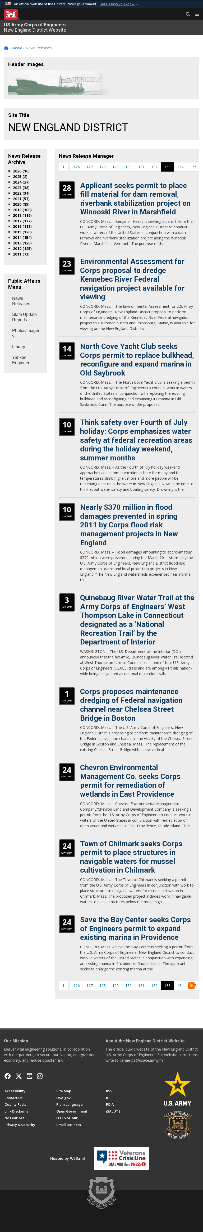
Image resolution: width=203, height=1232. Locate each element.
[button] (120, 4)
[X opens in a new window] (19, 1076)
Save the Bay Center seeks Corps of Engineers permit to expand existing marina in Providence (135, 928)
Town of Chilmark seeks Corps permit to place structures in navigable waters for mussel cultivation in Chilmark (131, 857)
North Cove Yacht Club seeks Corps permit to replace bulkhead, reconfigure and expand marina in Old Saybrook (137, 359)
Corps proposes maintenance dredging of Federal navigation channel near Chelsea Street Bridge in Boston (131, 705)
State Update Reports (24, 317)
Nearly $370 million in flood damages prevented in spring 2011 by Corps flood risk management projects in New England (129, 525)
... (69, 164)
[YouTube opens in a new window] (29, 1076)
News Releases (21, 301)
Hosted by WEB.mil (67, 1158)
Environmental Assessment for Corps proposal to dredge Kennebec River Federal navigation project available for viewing (132, 279)
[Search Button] (186, 14)
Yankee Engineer (20, 360)
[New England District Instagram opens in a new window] (40, 1076)
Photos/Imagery (25, 333)
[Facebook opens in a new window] (7, 1076)
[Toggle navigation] (195, 14)
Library (18, 346)
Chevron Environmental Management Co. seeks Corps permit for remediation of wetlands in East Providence (130, 780)
